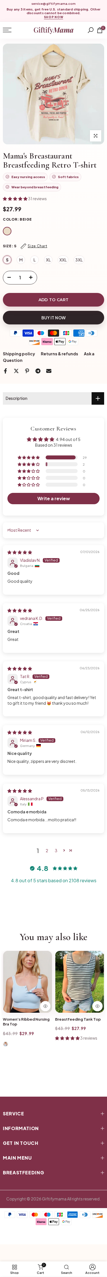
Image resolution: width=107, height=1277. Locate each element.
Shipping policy (19, 353)
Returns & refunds (59, 353)
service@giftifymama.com (53, 3)
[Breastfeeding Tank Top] (79, 982)
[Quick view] (45, 1006)
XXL (63, 259)
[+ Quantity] (32, 277)
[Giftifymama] (53, 30)
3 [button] (56, 850)
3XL (79, 259)
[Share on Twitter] (16, 370)
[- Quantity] (7, 277)
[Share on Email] (48, 370)
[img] (19, 552)
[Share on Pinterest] (27, 370)
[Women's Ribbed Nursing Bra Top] (27, 982)
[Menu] (14, 30)
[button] (15, 198)
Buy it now (53, 317)
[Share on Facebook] (5, 370)
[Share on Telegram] (38, 370)
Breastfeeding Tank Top (78, 1019)
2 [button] (47, 850)
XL (48, 259)
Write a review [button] (53, 498)
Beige (7, 231)
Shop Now (53, 17)
